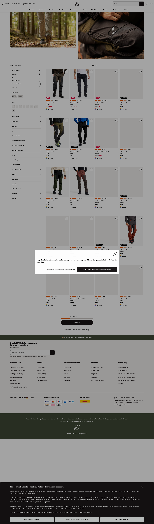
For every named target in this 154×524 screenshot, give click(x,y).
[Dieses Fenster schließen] (115, 254)
